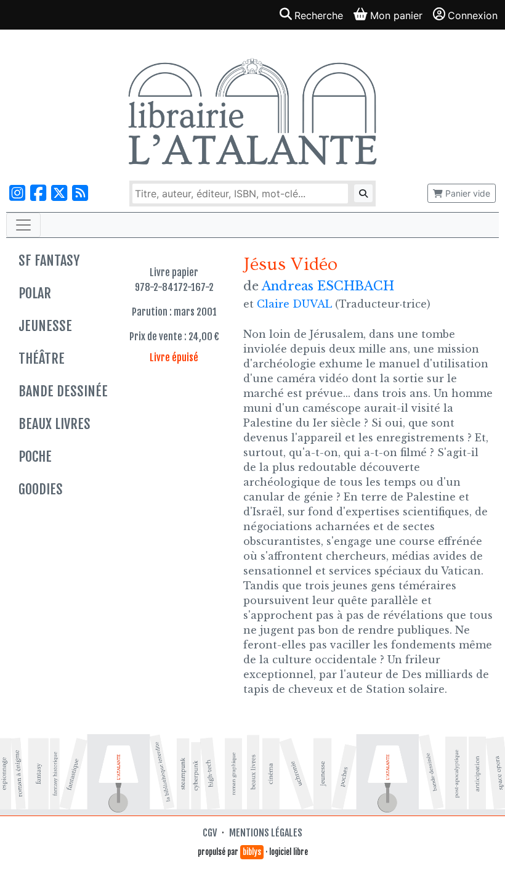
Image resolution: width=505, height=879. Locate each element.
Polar (34, 293)
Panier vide (466, 193)
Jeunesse (45, 325)
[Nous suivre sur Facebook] (38, 193)
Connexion (473, 15)
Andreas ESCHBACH (328, 286)
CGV (210, 833)
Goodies (40, 489)
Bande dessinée (63, 391)
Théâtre (41, 358)
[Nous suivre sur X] (59, 193)
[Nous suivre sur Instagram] (17, 193)
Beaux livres (54, 423)
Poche (35, 456)
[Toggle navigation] (23, 225)
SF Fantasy (48, 260)
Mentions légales (265, 833)
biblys (252, 852)
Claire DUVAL (294, 304)
